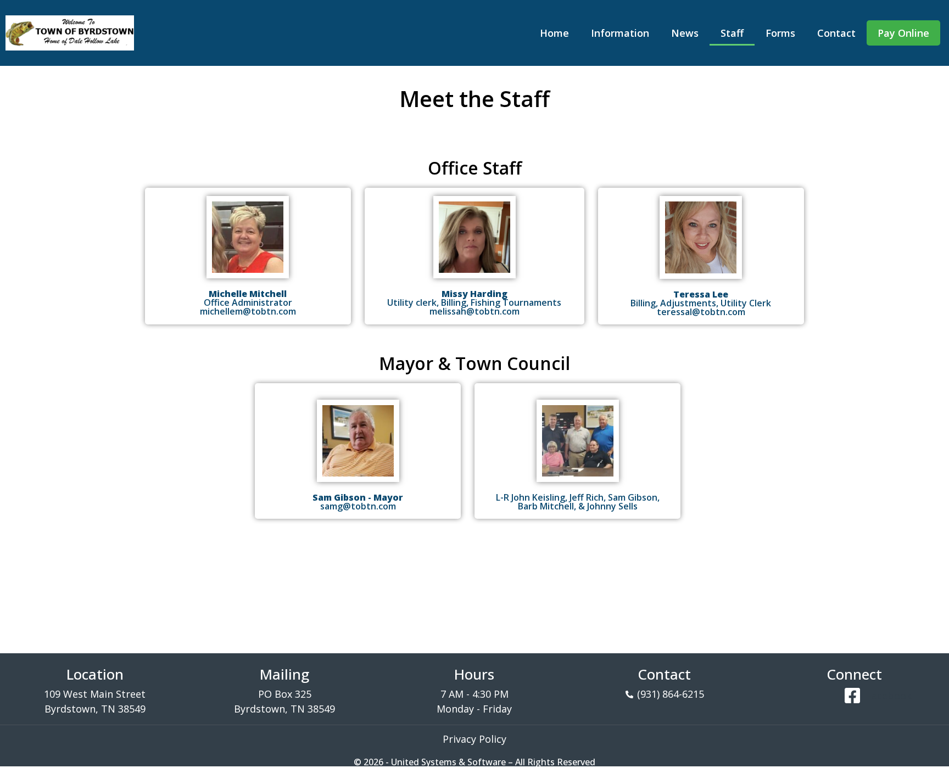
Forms (780, 33)
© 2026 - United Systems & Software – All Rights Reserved (474, 762)
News (685, 33)
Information (620, 33)
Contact (836, 33)
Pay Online (903, 33)
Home (554, 33)
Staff (732, 33)
